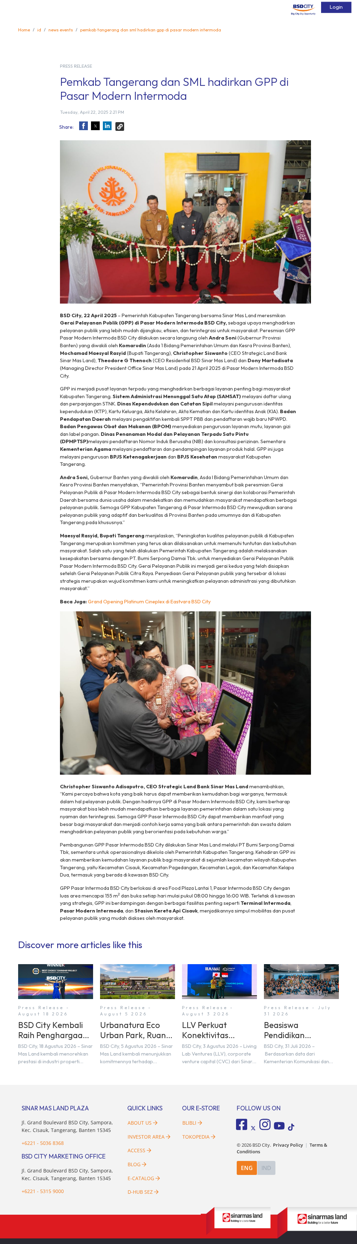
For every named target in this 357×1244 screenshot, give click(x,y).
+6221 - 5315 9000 (43, 1191)
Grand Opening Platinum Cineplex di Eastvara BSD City (149, 601)
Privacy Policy (288, 1145)
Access (136, 1150)
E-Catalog (141, 1178)
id (39, 29)
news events (60, 29)
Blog (134, 1164)
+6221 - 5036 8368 (43, 1143)
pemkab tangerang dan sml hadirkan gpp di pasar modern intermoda (150, 29)
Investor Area (146, 1136)
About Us (140, 1122)
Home (24, 29)
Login (336, 7)
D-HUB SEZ (141, 1192)
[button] (83, 125)
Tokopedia (196, 1136)
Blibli (189, 1122)
